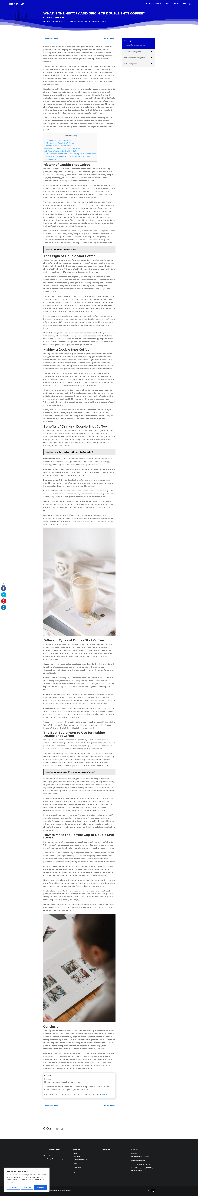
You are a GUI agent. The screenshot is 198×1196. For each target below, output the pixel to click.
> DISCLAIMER (77, 1168)
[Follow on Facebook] (149, 1190)
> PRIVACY (76, 1163)
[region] (27, 1180)
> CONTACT (76, 1156)
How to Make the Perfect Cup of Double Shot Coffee (67, 156)
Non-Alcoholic (172, 4)
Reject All (27, 1187)
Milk (184, 4)
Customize (13, 1187)
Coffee (61, 17)
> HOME (75, 1153)
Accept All (40, 1187)
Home (148, 4)
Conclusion (50, 159)
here (104, 1094)
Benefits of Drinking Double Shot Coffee (62, 148)
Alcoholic (157, 4)
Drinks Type (51, 17)
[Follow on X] (153, 1190)
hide (74, 136)
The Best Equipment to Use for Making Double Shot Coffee (70, 154)
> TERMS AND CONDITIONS (81, 1159)
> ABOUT (75, 1172)
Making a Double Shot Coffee (57, 146)
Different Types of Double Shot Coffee (61, 151)
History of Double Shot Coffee (57, 140)
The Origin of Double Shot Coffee (59, 143)
